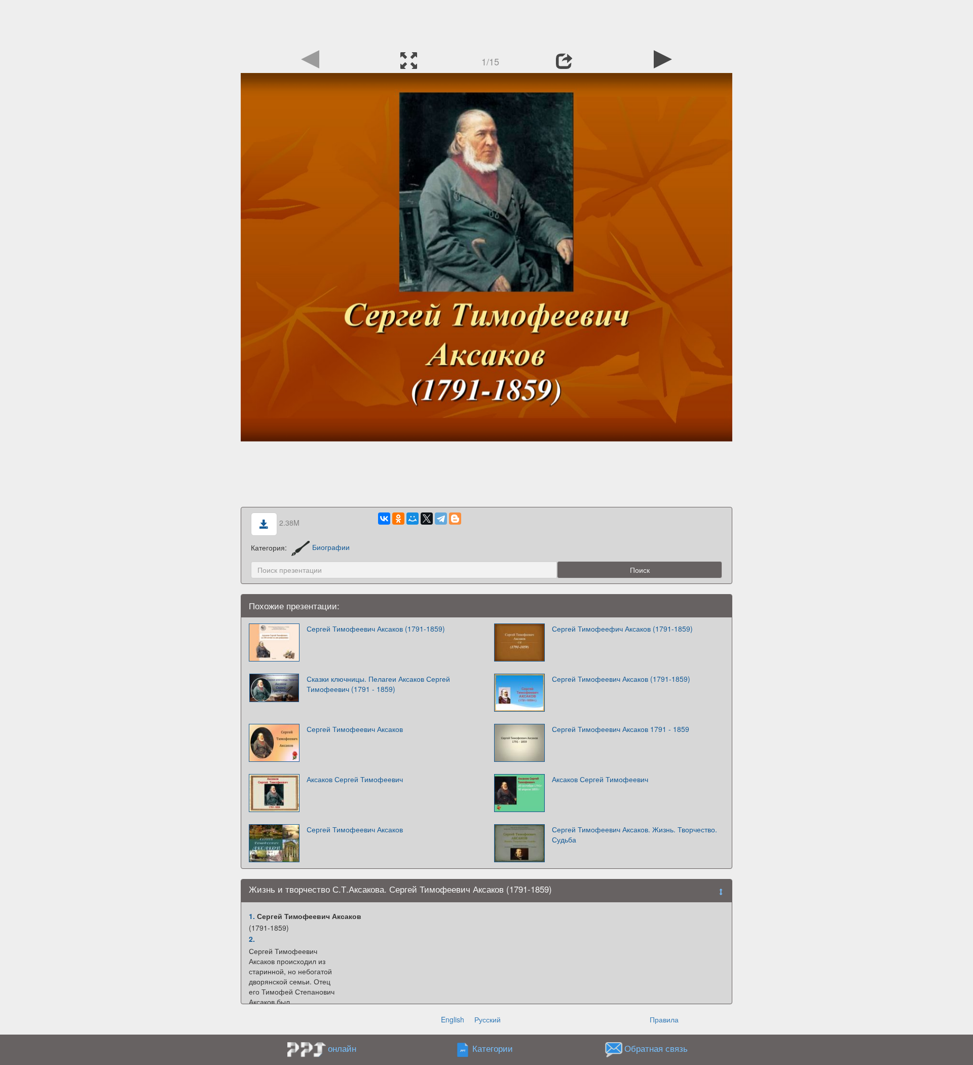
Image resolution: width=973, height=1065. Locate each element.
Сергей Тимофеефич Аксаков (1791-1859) (622, 628)
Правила (664, 1019)
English (452, 1019)
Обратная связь (656, 1048)
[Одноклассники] (398, 518)
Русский (487, 1019)
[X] (427, 518)
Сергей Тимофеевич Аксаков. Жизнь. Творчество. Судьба (634, 834)
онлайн (342, 1048)
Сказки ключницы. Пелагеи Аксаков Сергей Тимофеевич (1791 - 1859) (378, 684)
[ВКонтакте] (384, 518)
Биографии (331, 547)
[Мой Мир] (412, 518)
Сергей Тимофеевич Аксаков (355, 729)
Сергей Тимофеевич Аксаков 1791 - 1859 (620, 729)
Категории (492, 1048)
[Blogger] (455, 518)
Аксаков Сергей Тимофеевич (355, 779)
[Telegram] (441, 518)
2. (252, 939)
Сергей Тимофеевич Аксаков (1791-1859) (376, 628)
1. (252, 916)
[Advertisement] (486, 23)
